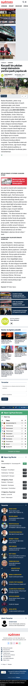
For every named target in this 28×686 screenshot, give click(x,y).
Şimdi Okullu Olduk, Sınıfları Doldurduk (17, 599)
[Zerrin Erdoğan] (4, 563)
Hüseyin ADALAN (14, 523)
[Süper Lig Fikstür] (26, 457)
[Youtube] (17, 643)
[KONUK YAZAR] (4, 623)
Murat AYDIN (12, 508)
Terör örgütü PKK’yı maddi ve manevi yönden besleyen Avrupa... (17, 556)
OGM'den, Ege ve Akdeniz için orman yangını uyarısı (6, 342)
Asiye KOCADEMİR (14, 596)
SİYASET (11, 6)
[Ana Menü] (25, 2)
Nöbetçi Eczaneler (8, 648)
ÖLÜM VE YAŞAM (14, 604)
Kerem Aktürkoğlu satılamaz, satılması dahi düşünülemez (17, 624)
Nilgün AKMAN (13, 516)
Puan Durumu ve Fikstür (9, 654)
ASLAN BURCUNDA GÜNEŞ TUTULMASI (16, 519)
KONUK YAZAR (13, 621)
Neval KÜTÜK (12, 609)
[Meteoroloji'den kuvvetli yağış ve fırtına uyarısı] (21, 366)
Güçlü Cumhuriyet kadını (16, 576)
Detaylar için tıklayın (14, 451)
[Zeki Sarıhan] (4, 548)
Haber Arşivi (6, 660)
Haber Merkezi (14, 320)
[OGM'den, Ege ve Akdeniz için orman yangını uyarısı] (7, 335)
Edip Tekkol (12, 553)
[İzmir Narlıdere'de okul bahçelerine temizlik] (21, 335)
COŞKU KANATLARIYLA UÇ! (16, 611)
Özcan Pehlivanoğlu (15, 532)
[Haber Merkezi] (5, 321)
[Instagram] (14, 643)
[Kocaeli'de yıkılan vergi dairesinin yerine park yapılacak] (14, 86)
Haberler (3, 62)
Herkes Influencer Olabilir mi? (17, 584)
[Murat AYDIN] (4, 510)
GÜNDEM (4, 6)
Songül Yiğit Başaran (16, 582)
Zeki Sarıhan (13, 546)
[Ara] (23, 2)
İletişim (10, 664)
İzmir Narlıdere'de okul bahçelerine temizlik (20, 342)
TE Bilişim (18, 677)
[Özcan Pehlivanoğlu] (4, 533)
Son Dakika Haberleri (8, 658)
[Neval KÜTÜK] (4, 610)
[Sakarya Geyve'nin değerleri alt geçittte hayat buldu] (21, 349)
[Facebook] (8, 643)
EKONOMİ (18, 6)
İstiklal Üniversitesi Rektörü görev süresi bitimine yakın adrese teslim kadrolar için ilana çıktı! (7, 373)
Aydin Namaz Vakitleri (8, 651)
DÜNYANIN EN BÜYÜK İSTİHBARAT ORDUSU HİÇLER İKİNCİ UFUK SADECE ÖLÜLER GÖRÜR (17, 526)
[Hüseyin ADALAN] (4, 525)
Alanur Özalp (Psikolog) (16, 588)
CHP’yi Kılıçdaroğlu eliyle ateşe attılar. (16, 541)
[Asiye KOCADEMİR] (4, 598)
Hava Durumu (6, 649)
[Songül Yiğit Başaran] (4, 583)
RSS (4, 672)
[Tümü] (26, 505)
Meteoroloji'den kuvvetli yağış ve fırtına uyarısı (19, 372)
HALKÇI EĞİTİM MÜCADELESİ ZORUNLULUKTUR (17, 549)
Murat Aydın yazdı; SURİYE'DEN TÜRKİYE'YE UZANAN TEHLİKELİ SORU (16, 511)
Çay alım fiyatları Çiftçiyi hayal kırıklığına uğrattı (17, 591)
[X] (11, 643)
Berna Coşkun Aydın (15, 574)
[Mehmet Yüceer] (4, 540)
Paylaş (4, 96)
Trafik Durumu (6, 653)
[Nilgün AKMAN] (4, 518)
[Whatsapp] (19, 643)
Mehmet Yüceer (14, 538)
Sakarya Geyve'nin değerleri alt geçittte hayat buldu (21, 355)
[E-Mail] (11, 323)
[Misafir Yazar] (5, 568)
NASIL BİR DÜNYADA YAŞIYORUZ (14, 564)
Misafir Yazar (15, 568)
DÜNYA (26, 6)
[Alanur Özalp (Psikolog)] (4, 590)
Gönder (4, 399)
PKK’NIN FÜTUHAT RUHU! (16, 534)
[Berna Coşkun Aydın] (4, 575)
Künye (4, 664)
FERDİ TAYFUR (15, 570)
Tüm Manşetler (7, 656)
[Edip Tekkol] (4, 555)
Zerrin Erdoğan (14, 561)
